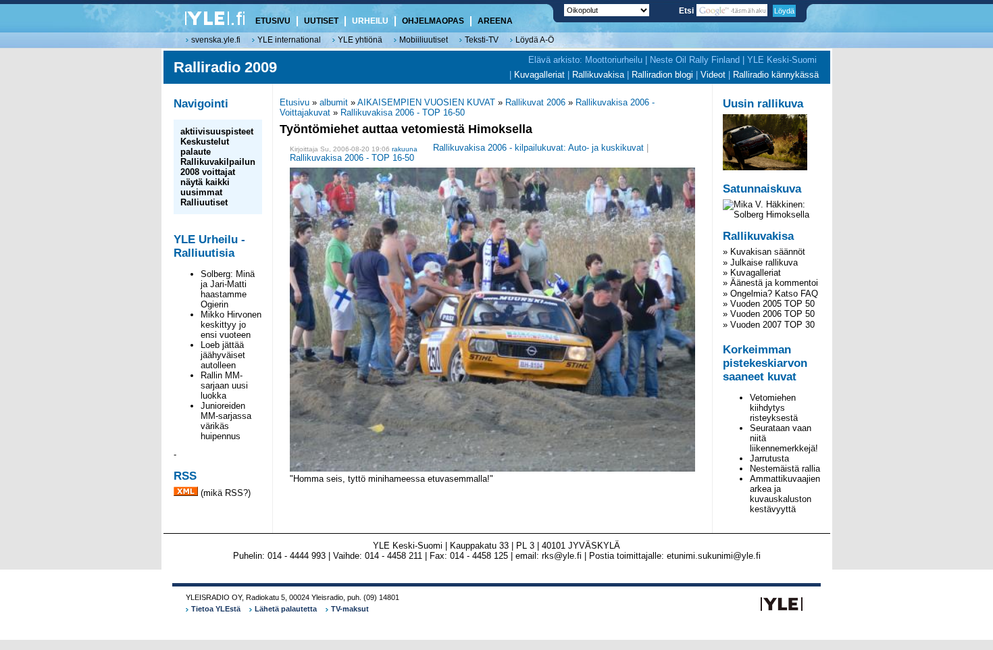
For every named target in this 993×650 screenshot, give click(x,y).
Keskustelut (204, 141)
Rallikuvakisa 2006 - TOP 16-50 (402, 112)
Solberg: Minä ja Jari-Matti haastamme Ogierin (228, 289)
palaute (195, 152)
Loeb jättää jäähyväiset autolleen (223, 355)
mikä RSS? (225, 493)
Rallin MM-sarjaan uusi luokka (224, 385)
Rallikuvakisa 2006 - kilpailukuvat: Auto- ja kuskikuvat (538, 148)
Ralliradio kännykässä (776, 75)
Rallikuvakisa (598, 75)
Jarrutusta (769, 458)
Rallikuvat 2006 (535, 102)
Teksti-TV (482, 40)
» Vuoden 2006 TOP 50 (769, 314)
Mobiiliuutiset (423, 40)
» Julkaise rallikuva (760, 262)
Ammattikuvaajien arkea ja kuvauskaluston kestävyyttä (785, 494)
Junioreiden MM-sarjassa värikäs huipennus (226, 421)
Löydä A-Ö (534, 40)
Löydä (784, 11)
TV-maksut (350, 609)
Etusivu (294, 102)
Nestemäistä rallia (785, 469)
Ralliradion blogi (662, 75)
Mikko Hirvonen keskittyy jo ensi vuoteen (231, 324)
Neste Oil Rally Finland (695, 60)
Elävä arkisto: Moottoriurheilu (585, 60)
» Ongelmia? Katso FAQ (770, 294)
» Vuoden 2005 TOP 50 (769, 304)
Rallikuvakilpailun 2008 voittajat (217, 167)
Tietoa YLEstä (215, 609)
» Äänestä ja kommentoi (770, 283)
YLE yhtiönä (360, 40)
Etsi (687, 11)
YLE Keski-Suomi (782, 60)
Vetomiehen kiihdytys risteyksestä (774, 408)
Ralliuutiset (204, 202)
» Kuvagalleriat (752, 273)
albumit (334, 102)
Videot (713, 75)
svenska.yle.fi (215, 40)
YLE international (289, 40)
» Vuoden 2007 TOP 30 (769, 325)
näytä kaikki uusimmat (205, 187)
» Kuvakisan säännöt (764, 252)
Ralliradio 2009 (225, 67)
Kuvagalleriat (539, 75)
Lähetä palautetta (286, 609)
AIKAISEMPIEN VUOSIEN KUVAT (426, 102)
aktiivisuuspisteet (216, 131)
